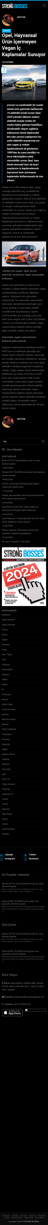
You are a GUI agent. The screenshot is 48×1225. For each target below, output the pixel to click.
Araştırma (6, 614)
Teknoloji (6, 789)
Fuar (4, 659)
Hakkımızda (28, 1217)
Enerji (4, 649)
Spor (4, 774)
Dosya (5, 629)
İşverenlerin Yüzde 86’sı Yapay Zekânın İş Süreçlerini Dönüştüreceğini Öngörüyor (20, 508)
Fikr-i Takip (7, 654)
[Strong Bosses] (15, 5)
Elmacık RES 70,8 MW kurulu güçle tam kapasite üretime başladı (23, 474)
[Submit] (43, 441)
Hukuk (4, 684)
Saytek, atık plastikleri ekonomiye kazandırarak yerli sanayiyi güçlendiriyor (23, 497)
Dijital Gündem (8, 619)
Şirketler (5, 764)
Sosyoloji (6, 769)
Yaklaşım (6, 809)
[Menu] (44, 5)
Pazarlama (6, 734)
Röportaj (5, 744)
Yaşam (5, 819)
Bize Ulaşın (39, 1217)
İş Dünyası (6, 694)
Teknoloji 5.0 (7, 794)
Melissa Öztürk (9, 719)
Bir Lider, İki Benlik (10, 541)
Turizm (5, 804)
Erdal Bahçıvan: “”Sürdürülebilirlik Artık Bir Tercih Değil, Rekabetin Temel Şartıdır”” (23, 520)
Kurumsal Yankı (8, 709)
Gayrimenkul (7, 669)
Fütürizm (6, 664)
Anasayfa (6, 1216)
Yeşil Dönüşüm (8, 829)
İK (3, 689)
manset (5, 714)
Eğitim (5, 639)
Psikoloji (6, 739)
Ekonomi (6, 644)
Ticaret (5, 799)
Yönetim (5, 834)
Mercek (5, 724)
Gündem (6, 31)
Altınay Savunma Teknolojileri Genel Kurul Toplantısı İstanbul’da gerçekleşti (20, 532)
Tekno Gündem (8, 784)
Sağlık (4, 749)
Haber (4, 679)
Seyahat (5, 759)
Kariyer (5, 699)
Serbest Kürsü (8, 754)
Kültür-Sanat (7, 704)
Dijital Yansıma (8, 624)
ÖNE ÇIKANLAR (9, 729)
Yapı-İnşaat (7, 814)
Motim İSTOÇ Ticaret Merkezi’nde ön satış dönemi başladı (21, 462)
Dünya (4, 634)
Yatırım (5, 824)
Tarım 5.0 (6, 779)
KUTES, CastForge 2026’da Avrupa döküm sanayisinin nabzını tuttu (20, 485)
